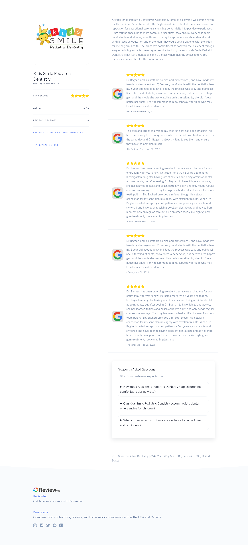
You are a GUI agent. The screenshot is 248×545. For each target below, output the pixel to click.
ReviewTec (40, 496)
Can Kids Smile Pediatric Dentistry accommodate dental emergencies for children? (160, 406)
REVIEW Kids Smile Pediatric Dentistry (58, 132)
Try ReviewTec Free (46, 145)
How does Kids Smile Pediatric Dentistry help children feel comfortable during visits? (161, 389)
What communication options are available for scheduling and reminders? (160, 422)
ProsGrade (40, 512)
